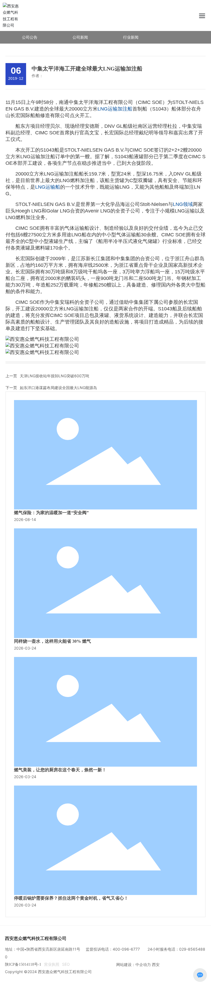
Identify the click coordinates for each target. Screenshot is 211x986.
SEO (66, 964)
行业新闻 (130, 37)
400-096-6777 (126, 949)
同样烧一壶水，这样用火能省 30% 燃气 (52, 641)
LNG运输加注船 (115, 109)
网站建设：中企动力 (133, 964)
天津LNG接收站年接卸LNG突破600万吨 (54, 375)
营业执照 (51, 964)
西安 (156, 964)
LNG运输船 (47, 187)
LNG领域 (183, 204)
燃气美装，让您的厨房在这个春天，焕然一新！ (60, 769)
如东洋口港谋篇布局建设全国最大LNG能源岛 (58, 387)
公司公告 (29, 37)
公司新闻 (80, 37)
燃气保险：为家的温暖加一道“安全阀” (51, 512)
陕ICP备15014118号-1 (23, 964)
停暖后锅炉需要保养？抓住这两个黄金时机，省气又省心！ (71, 898)
